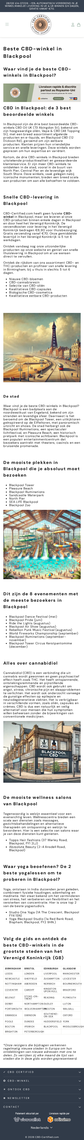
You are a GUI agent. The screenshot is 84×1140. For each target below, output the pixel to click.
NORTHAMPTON (33, 1003)
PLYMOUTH (69, 997)
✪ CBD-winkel (16, 1080)
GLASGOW (69, 968)
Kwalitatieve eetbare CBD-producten (38, 296)
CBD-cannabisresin (24, 282)
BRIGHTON (11, 1031)
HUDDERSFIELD (53, 1021)
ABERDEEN (30, 983)
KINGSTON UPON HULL (50, 990)
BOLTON (10, 1026)
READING (49, 997)
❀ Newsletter (16, 1098)
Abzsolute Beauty (22, 847)
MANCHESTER (71, 973)
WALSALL (68, 1008)
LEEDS (9, 973)
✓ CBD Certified (18, 1072)
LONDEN (29, 973)
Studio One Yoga (22, 912)
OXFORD (68, 1015)
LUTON (67, 1003)
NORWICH (49, 983)
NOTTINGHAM (13, 983)
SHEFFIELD (30, 978)
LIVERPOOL (50, 973)
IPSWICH (29, 1026)
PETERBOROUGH (34, 1031)
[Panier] (79, 25)
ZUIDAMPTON (52, 978)
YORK (66, 1021)
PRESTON (49, 1008)
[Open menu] (7, 24)
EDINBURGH (51, 968)
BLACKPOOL (51, 1026)
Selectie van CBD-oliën (27, 286)
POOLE (9, 1021)
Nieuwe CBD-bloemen (26, 279)
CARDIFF (29, 990)
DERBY (9, 1003)
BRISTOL (29, 968)
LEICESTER (69, 978)
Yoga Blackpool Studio (26, 919)
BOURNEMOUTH (72, 983)
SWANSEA (11, 1015)
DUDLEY (48, 1003)
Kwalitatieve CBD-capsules (30, 289)
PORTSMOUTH (13, 1008)
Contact (11, 1106)
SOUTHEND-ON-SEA (51, 1015)
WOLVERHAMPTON (35, 1008)
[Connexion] (73, 25)
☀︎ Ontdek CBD (16, 1089)
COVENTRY (11, 990)
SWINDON (30, 1015)
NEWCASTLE (12, 978)
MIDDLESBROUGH (73, 1026)
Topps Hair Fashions (25, 840)
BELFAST (10, 997)
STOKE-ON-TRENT (31, 997)
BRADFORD (69, 990)
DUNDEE (29, 1021)
